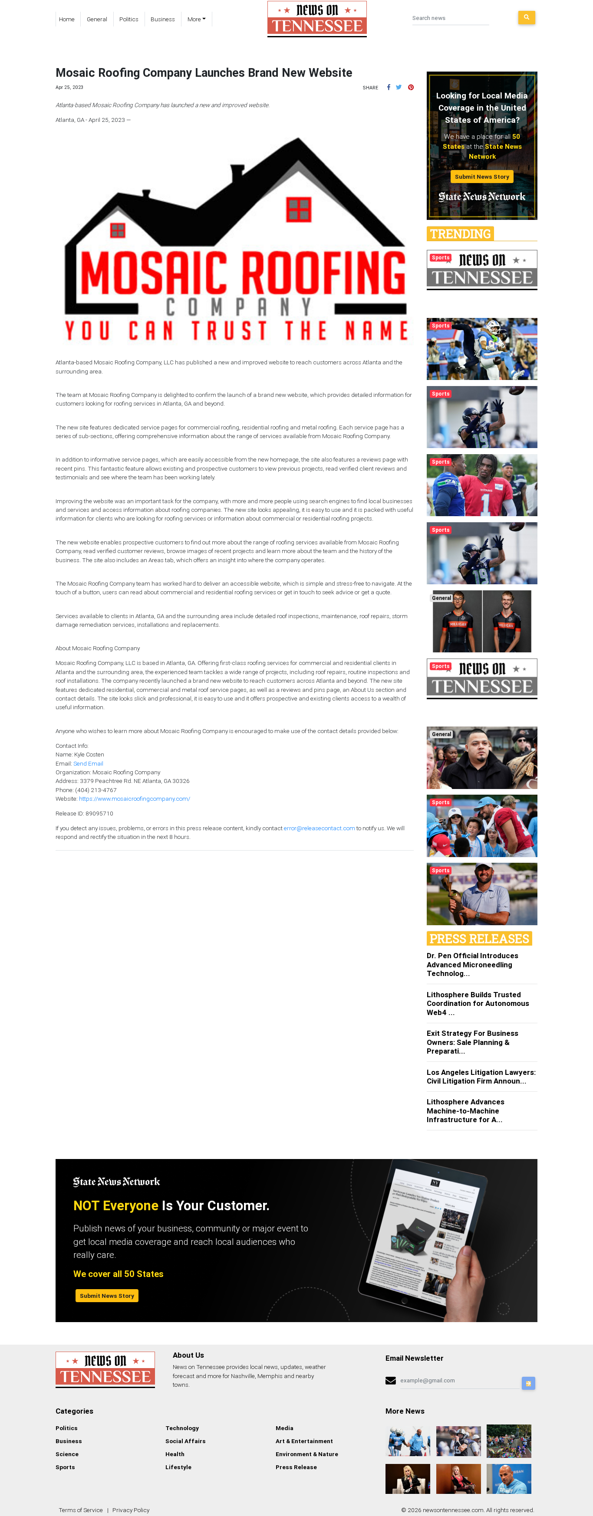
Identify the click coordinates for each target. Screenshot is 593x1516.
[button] (388, 87)
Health (174, 1454)
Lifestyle (178, 1467)
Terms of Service (81, 1510)
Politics (128, 19)
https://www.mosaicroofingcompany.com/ (134, 798)
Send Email (88, 763)
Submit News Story (482, 176)
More (194, 19)
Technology (182, 1428)
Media (284, 1428)
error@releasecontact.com (319, 828)
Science (67, 1454)
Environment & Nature (307, 1454)
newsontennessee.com (453, 1510)
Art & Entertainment (304, 1441)
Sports (65, 1467)
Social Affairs (185, 1441)
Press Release (296, 1467)
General (97, 19)
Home (67, 19)
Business (163, 19)
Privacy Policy (130, 1510)
